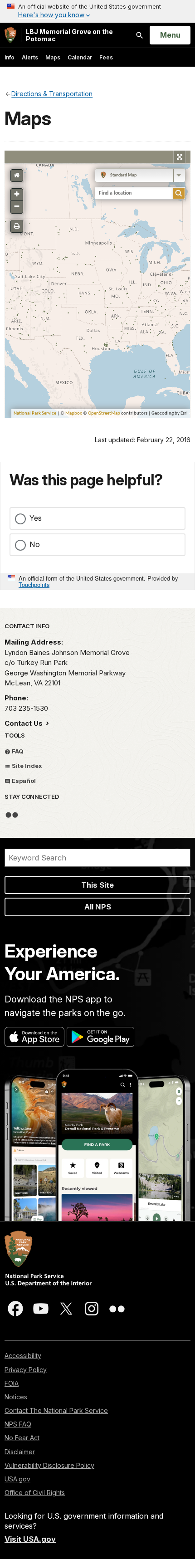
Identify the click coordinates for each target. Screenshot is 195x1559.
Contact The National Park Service (56, 1410)
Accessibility (23, 1355)
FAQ (17, 751)
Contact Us (24, 723)
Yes (35, 518)
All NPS (97, 906)
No (34, 544)
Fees (106, 57)
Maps (52, 57)
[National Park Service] (10, 35)
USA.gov (17, 1479)
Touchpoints (34, 584)
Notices (16, 1397)
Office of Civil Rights (35, 1492)
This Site (97, 884)
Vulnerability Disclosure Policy (49, 1465)
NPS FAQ (18, 1424)
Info (10, 57)
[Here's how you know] (97, 11)
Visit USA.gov (30, 1539)
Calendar (80, 57)
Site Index (26, 765)
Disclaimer (20, 1452)
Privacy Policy (26, 1369)
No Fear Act (22, 1438)
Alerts (30, 57)
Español (23, 780)
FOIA (12, 1383)
